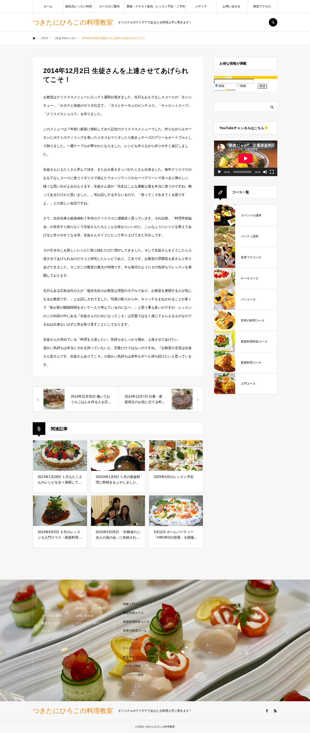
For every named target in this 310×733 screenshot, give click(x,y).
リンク (45, 630)
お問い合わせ (231, 6)
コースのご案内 (109, 6)
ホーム (48, 6)
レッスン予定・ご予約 (170, 6)
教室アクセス (262, 6)
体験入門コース (133, 604)
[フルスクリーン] (272, 172)
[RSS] (275, 711)
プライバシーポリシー (90, 623)
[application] (245, 158)
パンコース (130, 639)
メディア (201, 6)
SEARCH (273, 22)
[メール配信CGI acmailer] (230, 90)
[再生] (219, 172)
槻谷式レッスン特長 (78, 6)
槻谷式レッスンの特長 (90, 608)
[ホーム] (34, 38)
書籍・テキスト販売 (140, 6)
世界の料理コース (135, 630)
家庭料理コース (133, 613)
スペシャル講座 (133, 674)
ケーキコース (132, 648)
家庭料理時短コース (136, 621)
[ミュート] (265, 172)
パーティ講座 (132, 666)
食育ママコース (133, 657)
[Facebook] (267, 711)
